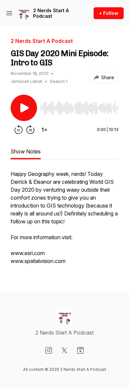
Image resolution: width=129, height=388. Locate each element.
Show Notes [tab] (26, 151)
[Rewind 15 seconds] (18, 129)
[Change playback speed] (44, 129)
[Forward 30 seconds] (30, 129)
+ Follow (108, 13)
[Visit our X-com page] (64, 350)
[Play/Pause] (24, 108)
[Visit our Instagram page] (48, 350)
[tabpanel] (64, 221)
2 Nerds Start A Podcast (51, 13)
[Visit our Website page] (80, 350)
